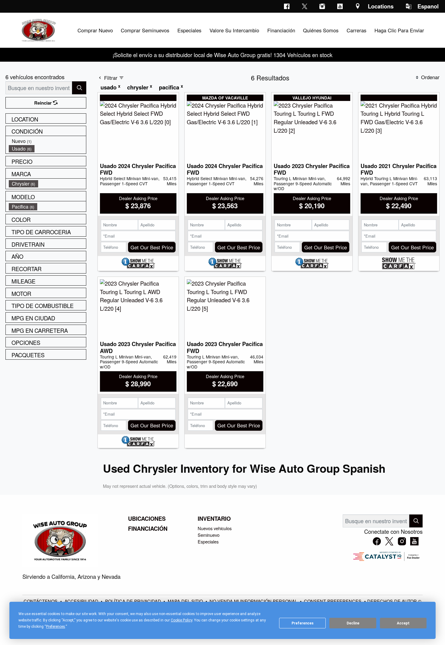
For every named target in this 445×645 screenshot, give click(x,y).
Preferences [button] (55, 626)
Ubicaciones (147, 519)
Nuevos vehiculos (215, 528)
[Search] (79, 87)
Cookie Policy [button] (181, 620)
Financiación (147, 529)
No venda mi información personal (253, 601)
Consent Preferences (332, 601)
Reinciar (43, 102)
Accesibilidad (82, 601)
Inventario (214, 519)
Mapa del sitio (186, 601)
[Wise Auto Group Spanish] (38, 29)
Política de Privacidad (133, 601)
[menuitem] (47, 141)
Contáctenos (41, 601)
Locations (381, 6)
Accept (403, 623)
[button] (95, 30)
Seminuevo (208, 535)
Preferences (303, 623)
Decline (353, 623)
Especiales (208, 541)
